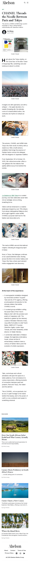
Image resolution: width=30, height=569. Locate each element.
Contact (12, 550)
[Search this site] (24, 2)
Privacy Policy (9, 553)
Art (3, 9)
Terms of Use (22, 550)
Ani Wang (10, 31)
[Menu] (27, 2)
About (6, 550)
